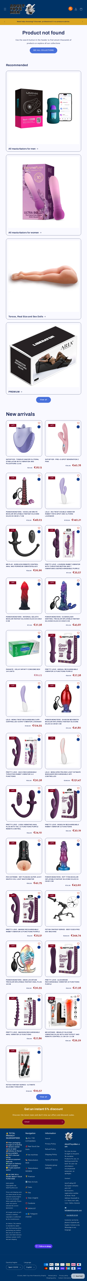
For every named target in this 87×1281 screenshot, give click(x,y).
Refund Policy (50, 1149)
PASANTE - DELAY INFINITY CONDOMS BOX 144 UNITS (23, 670)
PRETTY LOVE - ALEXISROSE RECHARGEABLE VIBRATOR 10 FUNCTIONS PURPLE (62, 982)
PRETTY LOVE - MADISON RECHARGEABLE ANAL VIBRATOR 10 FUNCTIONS (23, 1033)
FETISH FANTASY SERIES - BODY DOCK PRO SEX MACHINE (62, 930)
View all (43, 399)
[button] (5, 9)
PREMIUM (14, 392)
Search (47, 1138)
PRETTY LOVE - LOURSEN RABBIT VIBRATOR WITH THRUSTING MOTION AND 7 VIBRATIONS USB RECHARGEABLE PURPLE (62, 566)
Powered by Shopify (39, 1276)
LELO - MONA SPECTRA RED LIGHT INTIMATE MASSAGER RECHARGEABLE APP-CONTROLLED (63, 774)
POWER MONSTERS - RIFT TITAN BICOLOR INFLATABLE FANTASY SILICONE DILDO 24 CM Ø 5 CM (62, 879)
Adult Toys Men (28, 1276)
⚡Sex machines (31, 1154)
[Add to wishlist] (39, 423)
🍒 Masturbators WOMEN (31, 1170)
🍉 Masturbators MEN (31, 1161)
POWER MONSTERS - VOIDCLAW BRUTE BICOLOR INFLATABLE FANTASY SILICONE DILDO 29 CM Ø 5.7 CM (22, 514)
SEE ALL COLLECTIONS (43, 50)
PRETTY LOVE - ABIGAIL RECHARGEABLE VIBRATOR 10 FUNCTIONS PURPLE (61, 670)
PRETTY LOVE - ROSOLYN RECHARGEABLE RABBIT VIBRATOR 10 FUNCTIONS (62, 825)
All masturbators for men (22, 148)
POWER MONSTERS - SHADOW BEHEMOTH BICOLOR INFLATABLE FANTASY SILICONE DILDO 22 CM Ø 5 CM (62, 722)
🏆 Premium (30, 1176)
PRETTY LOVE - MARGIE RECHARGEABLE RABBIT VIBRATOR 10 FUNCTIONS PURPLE (23, 930)
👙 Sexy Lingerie (31, 1198)
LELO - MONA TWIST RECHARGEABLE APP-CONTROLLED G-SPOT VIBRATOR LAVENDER (23, 721)
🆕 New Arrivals (31, 1182)
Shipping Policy (51, 1154)
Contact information (64, 1278)
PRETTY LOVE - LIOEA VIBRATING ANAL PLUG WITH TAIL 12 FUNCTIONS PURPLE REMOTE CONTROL (22, 827)
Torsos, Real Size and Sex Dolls (25, 316)
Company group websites (51, 1167)
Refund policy (52, 1276)
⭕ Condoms (30, 1203)
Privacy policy (63, 1276)
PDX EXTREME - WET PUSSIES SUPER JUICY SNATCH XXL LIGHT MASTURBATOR (23, 878)
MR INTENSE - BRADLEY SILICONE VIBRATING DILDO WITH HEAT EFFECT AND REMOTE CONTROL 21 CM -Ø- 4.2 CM (62, 1034)
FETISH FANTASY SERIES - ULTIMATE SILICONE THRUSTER (20, 1086)
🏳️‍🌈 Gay (28, 1192)
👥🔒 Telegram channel (31, 1215)
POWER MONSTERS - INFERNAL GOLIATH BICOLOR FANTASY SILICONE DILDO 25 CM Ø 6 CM (24, 619)
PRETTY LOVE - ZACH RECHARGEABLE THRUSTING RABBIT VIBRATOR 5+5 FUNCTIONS (21, 774)
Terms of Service (51, 1160)
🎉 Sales (28, 1187)
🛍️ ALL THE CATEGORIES (30, 1140)
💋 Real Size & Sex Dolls (32, 1148)
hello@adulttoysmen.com (73, 1210)
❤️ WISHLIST (30, 1208)
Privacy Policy (50, 1144)
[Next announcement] (82, 21)
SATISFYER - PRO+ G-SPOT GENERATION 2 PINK (62, 460)
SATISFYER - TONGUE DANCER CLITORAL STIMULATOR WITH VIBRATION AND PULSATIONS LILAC (22, 461)
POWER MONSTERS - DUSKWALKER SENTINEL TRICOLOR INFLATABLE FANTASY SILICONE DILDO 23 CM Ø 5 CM (62, 619)
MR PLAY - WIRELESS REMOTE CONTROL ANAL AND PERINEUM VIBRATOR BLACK (22, 565)
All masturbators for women (23, 232)
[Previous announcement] (4, 21)
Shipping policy (51, 1278)
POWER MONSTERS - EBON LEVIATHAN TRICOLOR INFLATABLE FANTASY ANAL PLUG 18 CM (24, 982)
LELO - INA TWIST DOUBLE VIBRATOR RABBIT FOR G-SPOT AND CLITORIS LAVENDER (60, 514)
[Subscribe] (62, 1122)
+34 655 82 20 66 (72, 1215)
